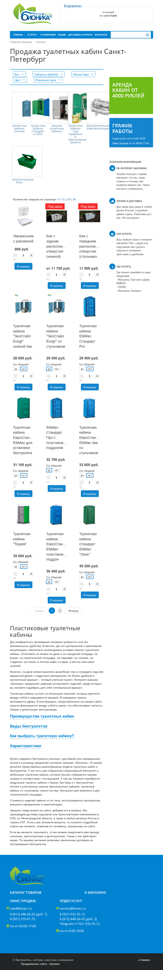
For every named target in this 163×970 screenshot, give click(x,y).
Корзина (72, 6)
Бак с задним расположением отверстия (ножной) (59, 246)
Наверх (145, 960)
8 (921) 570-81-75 (22, 919)
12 (63, 199)
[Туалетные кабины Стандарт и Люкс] (46, 107)
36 (74, 199)
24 (68, 199)
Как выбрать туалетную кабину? (42, 735)
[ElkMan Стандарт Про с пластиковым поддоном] (56, 408)
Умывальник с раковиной (23, 238)
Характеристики (25, 745)
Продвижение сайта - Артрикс (40, 964)
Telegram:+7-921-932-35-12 (80, 924)
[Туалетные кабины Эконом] (27, 107)
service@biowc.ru (73, 908)
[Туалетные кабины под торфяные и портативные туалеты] (83, 107)
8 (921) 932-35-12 (72, 914)
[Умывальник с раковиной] (23, 216)
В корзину (23, 266)
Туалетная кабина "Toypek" (21, 538)
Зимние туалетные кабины (56, 128)
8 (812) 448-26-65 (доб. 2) (78, 919)
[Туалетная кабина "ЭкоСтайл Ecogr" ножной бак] (23, 306)
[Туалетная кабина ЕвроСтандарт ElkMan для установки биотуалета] (23, 408)
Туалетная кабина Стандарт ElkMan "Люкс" (88, 544)
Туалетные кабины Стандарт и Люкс (38, 129)
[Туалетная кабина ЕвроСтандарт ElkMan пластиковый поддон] (56, 514)
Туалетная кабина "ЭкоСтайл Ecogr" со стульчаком (55, 336)
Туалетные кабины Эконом (19, 128)
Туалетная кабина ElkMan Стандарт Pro (88, 336)
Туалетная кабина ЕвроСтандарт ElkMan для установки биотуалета (25, 440)
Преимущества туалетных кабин (42, 716)
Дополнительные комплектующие (94, 127)
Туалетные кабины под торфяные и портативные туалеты (75, 134)
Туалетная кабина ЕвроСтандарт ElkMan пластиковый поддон (58, 546)
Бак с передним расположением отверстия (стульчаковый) (92, 246)
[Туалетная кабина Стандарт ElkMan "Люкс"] (89, 514)
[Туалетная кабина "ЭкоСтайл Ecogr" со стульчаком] (56, 306)
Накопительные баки (19, 181)
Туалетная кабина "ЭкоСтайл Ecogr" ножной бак (22, 336)
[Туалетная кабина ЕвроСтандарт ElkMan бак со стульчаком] (89, 408)
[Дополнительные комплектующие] (102, 107)
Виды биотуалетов (28, 726)
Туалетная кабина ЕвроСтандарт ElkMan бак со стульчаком (91, 440)
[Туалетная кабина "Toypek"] (23, 514)
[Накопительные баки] (27, 161)
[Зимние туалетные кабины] (64, 107)
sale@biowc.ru (21, 908)
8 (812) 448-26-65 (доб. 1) (28, 914)
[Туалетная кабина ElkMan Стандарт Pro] (89, 306)
